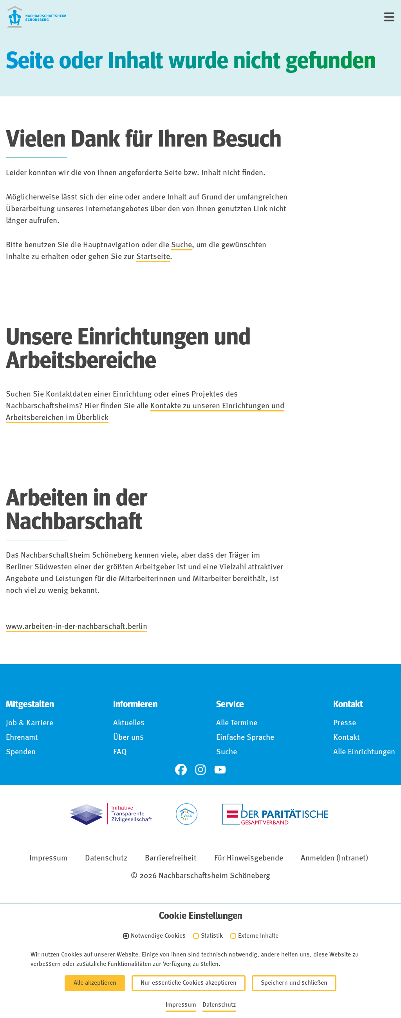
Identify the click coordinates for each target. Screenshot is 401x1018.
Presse (344, 723)
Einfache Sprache (245, 738)
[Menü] (389, 17)
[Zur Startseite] (36, 17)
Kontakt (346, 738)
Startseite (153, 257)
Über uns (128, 738)
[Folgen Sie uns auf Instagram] (200, 769)
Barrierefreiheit (171, 858)
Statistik (212, 936)
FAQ (120, 752)
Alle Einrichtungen (364, 752)
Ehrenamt (22, 738)
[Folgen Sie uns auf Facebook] (181, 769)
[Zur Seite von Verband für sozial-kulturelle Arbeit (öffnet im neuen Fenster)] (186, 814)
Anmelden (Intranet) (334, 858)
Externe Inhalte (258, 936)
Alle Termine (236, 723)
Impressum (48, 858)
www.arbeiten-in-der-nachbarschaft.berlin (76, 627)
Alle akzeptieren (95, 983)
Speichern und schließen (294, 983)
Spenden (21, 752)
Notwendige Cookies (158, 936)
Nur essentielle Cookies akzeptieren (189, 983)
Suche (181, 245)
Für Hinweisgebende (248, 858)
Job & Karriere (29, 723)
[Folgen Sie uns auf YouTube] (220, 769)
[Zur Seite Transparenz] (111, 814)
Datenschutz (106, 858)
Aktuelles (129, 723)
